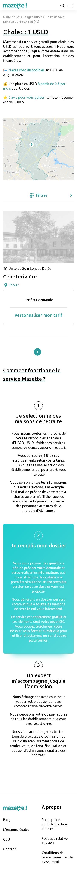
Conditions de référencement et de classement (57, 857)
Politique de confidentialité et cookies (55, 824)
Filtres (41, 195)
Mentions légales (16, 829)
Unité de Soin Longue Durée (23, 17)
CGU (6, 839)
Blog (6, 820)
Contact (9, 849)
